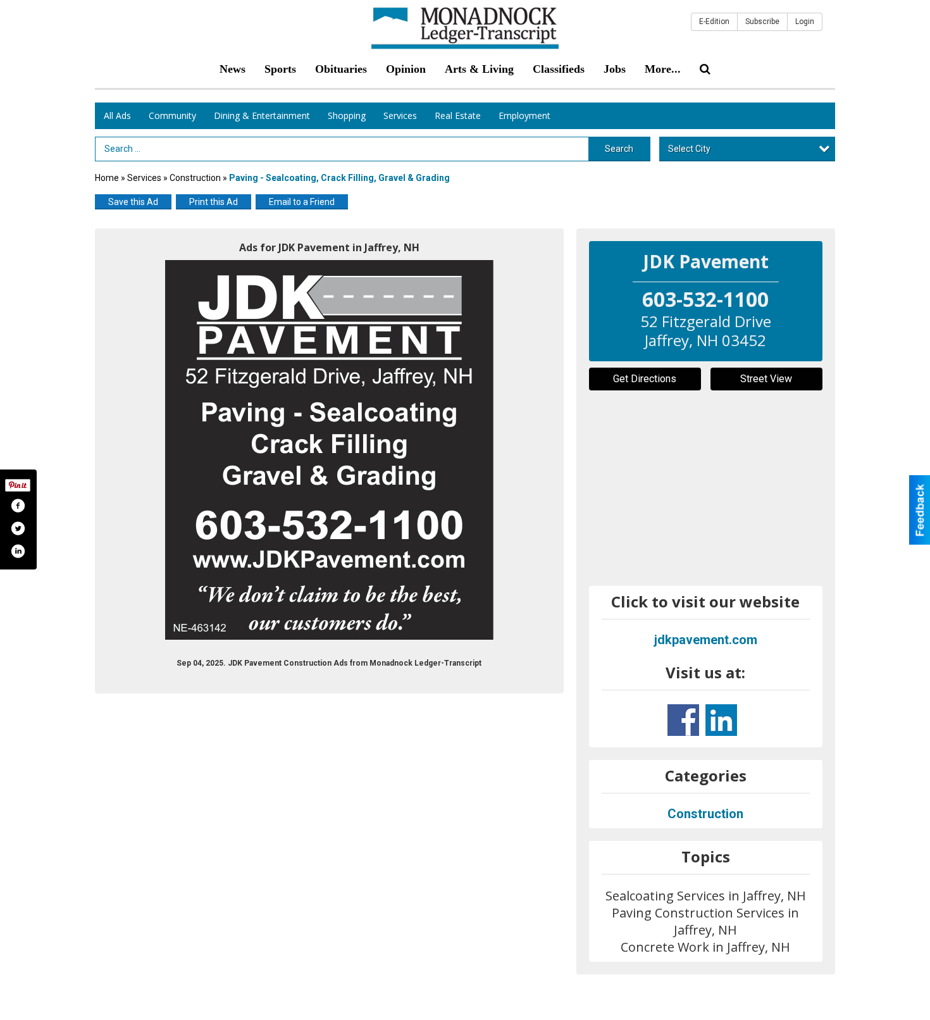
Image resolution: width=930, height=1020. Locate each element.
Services (400, 115)
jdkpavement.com (705, 639)
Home (107, 178)
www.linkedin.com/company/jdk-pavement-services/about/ (721, 720)
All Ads (117, 115)
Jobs (615, 69)
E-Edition (714, 21)
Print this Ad (213, 202)
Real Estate (458, 115)
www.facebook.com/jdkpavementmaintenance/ (683, 720)
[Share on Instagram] (17, 551)
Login (804, 21)
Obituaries (341, 69)
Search (619, 149)
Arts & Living (479, 69)
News (232, 69)
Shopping (347, 115)
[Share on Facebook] (17, 505)
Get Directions (644, 379)
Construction (195, 178)
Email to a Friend (302, 202)
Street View (766, 379)
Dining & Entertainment (262, 115)
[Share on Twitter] (17, 528)
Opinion (406, 69)
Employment (524, 115)
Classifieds (559, 69)
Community (172, 115)
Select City (689, 149)
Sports (280, 69)
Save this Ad (133, 202)
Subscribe (762, 21)
